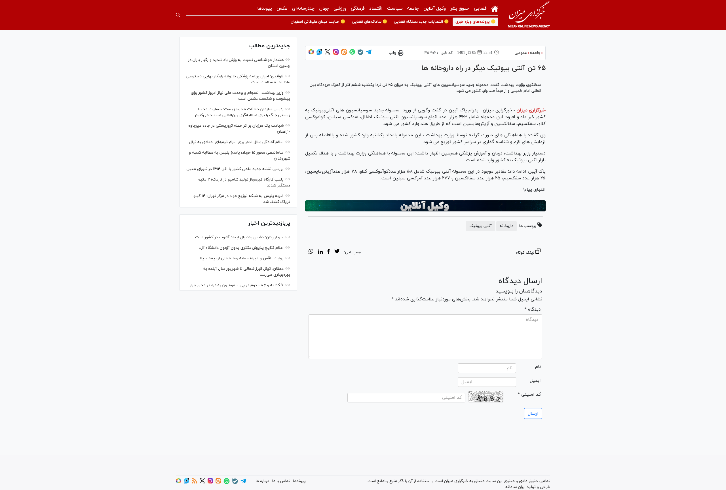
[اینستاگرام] (336, 53)
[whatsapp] (311, 252)
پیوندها (264, 8)
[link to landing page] (529, 14)
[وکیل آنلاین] (425, 206)
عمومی (521, 53)
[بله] (360, 54)
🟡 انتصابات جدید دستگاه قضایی (421, 21)
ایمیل (535, 380)
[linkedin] (320, 252)
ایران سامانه (515, 487)
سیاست (395, 8)
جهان (324, 8)
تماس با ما (281, 481)
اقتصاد (376, 8)
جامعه (413, 8)
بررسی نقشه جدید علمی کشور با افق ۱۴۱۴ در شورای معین (235, 169)
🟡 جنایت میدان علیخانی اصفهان (318, 21)
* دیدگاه (532, 309)
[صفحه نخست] (494, 8)
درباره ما (262, 481)
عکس (282, 8)
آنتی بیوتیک (480, 226)
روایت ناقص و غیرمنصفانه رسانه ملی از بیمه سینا (242, 258)
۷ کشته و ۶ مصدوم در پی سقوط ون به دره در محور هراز (237, 285)
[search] (178, 15)
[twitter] (336, 252)
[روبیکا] (311, 53)
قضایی (480, 8)
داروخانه (506, 226)
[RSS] (194, 482)
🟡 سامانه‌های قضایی (369, 21)
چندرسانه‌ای (303, 8)
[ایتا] (344, 53)
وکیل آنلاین (434, 8)
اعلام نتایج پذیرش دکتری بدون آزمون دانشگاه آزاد (241, 248)
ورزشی (340, 8)
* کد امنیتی (529, 394)
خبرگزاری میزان (531, 110)
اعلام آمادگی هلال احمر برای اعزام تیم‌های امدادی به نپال (236, 142)
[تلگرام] (369, 53)
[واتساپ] (352, 53)
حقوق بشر (459, 8)
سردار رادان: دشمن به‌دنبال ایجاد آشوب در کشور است (239, 237)
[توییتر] (327, 53)
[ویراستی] (319, 53)
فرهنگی (358, 8)
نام (538, 367)
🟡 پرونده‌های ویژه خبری (475, 21)
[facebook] (328, 252)
